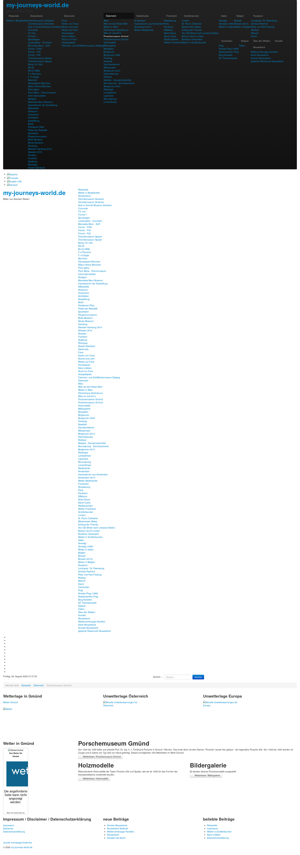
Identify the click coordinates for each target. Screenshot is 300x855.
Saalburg (32, 161)
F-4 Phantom (34, 73)
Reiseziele (14, 15)
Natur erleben (68, 36)
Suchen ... (158, 676)
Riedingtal (108, 89)
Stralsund (32, 111)
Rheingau (33, 164)
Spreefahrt (33, 133)
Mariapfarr (109, 48)
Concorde (33, 29)
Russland (258, 15)
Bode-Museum (35, 139)
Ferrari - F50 (34, 54)
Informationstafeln (37, 95)
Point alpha (33, 89)
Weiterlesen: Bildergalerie (207, 775)
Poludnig (108, 58)
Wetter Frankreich (173, 42)
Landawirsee (110, 92)
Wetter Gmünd (10, 702)
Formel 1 (32, 36)
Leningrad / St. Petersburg (264, 20)
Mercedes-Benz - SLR (39, 45)
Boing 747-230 (35, 64)
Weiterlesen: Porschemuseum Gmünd (101, 756)
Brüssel (238, 20)
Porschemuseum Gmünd (116, 36)
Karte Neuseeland (260, 54)
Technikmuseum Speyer (40, 58)
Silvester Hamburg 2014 (40, 148)
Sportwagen (34, 39)
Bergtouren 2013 (112, 86)
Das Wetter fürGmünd (15, 754)
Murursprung (110, 98)
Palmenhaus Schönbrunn (116, 29)
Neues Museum (36, 142)
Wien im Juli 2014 (112, 33)
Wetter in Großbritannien (194, 42)
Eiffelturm (168, 29)
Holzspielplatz (68, 42)
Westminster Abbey (191, 26)
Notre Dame (170, 33)
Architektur (33, 117)
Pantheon (168, 26)
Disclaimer (8, 828)
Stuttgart (32, 98)
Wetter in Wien (111, 26)
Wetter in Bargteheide (17, 20)
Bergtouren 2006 (112, 54)
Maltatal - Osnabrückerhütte (117, 80)
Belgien (240, 15)
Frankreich (171, 15)
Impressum (8, 825)
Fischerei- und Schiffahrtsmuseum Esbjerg (83, 45)
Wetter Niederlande (143, 29)
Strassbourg (170, 20)
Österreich (111, 15)
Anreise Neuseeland (261, 58)
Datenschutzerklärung (14, 831)
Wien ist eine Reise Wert (116, 23)
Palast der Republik (37, 130)
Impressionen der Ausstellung (42, 105)
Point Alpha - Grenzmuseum (42, 92)
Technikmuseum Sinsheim (41, 20)
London (185, 20)
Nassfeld (108, 61)
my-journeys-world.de (37, 4)
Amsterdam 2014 (142, 26)
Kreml (254, 36)
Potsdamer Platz (36, 126)
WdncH (254, 33)
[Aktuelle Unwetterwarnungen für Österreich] (122, 703)
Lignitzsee (109, 95)
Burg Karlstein (226, 54)
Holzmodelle (110, 42)
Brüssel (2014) (241, 23)
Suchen (198, 677)
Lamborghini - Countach (40, 42)
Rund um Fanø (69, 39)
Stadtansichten (171, 39)
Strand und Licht (70, 26)
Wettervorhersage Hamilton (264, 51)
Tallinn (242, 45)
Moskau (255, 29)
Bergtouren (109, 51)
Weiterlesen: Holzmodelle (95, 778)
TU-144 (31, 33)
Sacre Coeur (170, 36)
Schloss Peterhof (259, 23)
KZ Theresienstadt (228, 58)
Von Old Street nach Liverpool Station (200, 33)
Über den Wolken (261, 40)
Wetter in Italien (226, 26)
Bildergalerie (110, 45)
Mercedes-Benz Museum (40, 101)
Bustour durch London (193, 36)
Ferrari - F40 (34, 51)
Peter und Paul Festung (263, 26)
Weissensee (110, 67)
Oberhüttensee (111, 73)
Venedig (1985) (226, 23)
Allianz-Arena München (39, 86)
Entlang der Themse (192, 29)
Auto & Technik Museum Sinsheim (45, 26)
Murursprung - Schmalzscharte (119, 83)
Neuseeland (259, 47)
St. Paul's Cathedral (191, 23)
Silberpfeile (33, 108)
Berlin (31, 123)
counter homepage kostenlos (17, 842)
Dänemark (69, 15)
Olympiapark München (39, 83)
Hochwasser (68, 33)
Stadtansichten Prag (229, 51)
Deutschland (36, 15)
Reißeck (108, 76)
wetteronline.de (19, 813)
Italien (224, 15)
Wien (106, 20)
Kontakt (278, 40)
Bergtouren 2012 (112, 70)
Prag (221, 45)
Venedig (223, 20)
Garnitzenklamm (112, 64)
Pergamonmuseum (37, 136)
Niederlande (143, 15)
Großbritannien (191, 15)
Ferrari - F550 (35, 48)
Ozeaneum (33, 114)
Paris (166, 23)
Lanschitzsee (110, 101)
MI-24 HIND (34, 70)
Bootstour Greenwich (192, 39)
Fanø (64, 20)
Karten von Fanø (70, 23)
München (32, 80)
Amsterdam (140, 20)
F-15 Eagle (33, 76)
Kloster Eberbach (36, 167)
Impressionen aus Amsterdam (149, 23)
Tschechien (226, 40)
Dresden (32, 155)
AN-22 (31, 67)
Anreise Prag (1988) (229, 48)
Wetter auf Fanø (70, 29)
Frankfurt (32, 158)
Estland (244, 40)
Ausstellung (33, 120)
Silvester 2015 (35, 152)
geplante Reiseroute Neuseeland (267, 61)
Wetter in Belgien (242, 26)
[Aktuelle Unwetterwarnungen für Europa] (222, 703)
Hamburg (32, 145)
